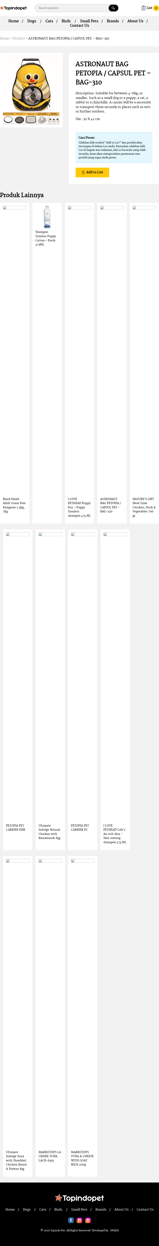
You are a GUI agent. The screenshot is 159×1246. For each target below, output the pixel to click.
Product (19, 38)
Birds (66, 21)
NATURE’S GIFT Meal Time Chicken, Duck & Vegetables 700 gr (144, 507)
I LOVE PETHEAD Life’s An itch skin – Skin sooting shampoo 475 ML (114, 834)
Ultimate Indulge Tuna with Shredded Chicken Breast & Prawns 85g (16, 1160)
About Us (135, 21)
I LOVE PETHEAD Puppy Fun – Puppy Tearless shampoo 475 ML (79, 507)
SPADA (114, 1230)
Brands (113, 21)
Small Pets (89, 21)
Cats (49, 21)
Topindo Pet (57, 1230)
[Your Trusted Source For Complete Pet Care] (13, 8)
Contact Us (79, 25)
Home (13, 21)
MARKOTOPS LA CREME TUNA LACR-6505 (50, 1156)
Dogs (31, 21)
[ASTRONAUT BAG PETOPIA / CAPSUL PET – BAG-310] (31, 90)
